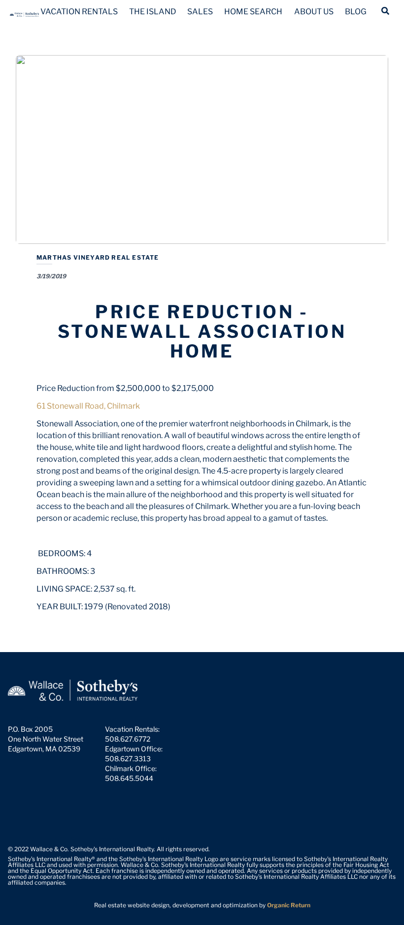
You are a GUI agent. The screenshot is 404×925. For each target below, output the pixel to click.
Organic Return (288, 905)
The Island (152, 11)
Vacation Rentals (79, 11)
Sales (200, 11)
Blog (356, 11)
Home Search (253, 11)
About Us (314, 11)
